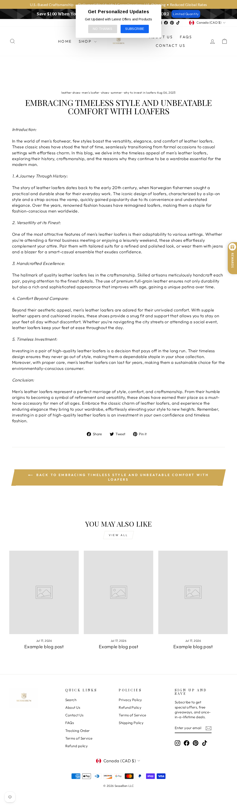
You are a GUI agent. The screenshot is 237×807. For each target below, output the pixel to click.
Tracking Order (77, 730)
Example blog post (44, 646)
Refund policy (76, 746)
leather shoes (70, 92)
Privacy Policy (130, 700)
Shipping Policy (131, 723)
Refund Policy (130, 707)
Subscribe (134, 29)
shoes (105, 92)
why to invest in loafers (140, 92)
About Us (72, 707)
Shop (86, 41)
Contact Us (171, 45)
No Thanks (102, 29)
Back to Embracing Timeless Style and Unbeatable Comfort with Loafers (121, 477)
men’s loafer (90, 92)
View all (118, 535)
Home (65, 41)
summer (116, 92)
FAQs (186, 37)
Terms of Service (79, 738)
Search (71, 700)
